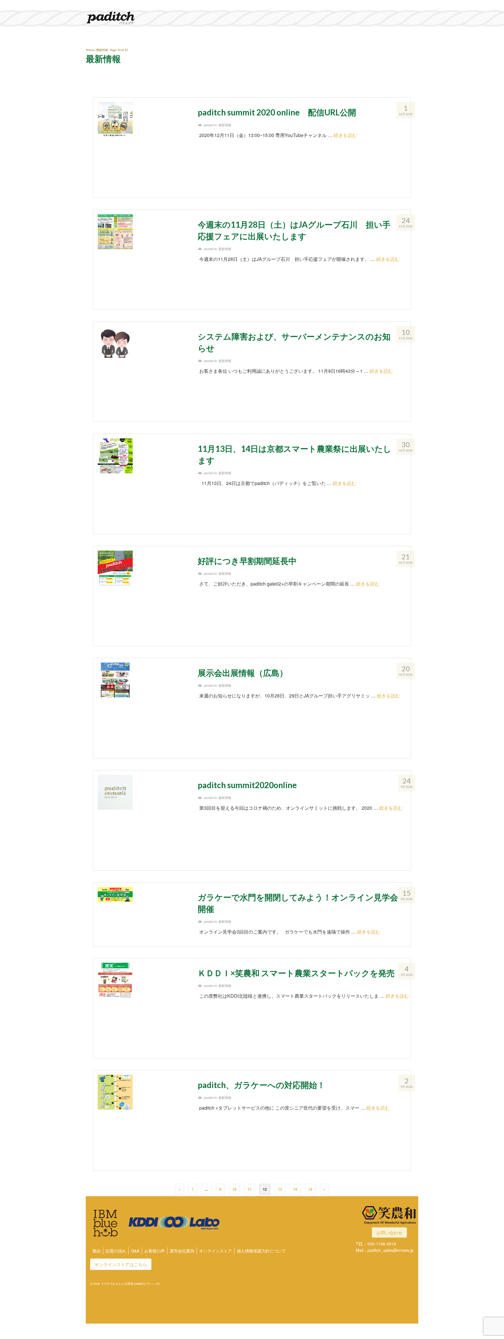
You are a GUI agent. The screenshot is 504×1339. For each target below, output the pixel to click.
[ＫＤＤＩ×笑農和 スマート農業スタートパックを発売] (143, 1008)
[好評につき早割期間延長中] (143, 596)
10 (234, 1189)
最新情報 (224, 124)
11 (250, 1189)
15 (310, 1189)
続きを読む (345, 135)
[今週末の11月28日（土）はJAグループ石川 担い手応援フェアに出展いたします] (143, 260)
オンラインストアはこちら (120, 1264)
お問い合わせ (389, 1232)
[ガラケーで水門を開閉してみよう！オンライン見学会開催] (143, 905)
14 (295, 1189)
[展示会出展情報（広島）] (143, 708)
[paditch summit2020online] (143, 820)
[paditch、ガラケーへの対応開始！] (143, 1120)
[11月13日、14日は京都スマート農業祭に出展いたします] (143, 484)
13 (280, 1189)
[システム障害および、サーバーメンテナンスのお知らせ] (143, 372)
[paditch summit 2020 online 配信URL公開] (143, 148)
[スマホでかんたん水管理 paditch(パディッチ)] (138, 18)
